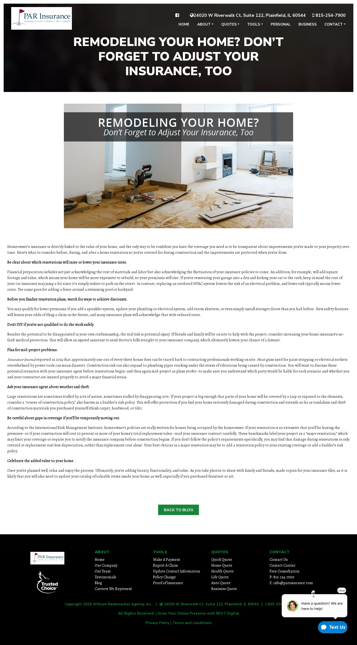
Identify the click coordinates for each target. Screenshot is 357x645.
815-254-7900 (330, 15)
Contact (333, 24)
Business (307, 24)
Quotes (229, 24)
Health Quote (222, 571)
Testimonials (105, 577)
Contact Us (279, 559)
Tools (253, 24)
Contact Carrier (282, 565)
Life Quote (220, 577)
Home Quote (221, 565)
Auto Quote (220, 583)
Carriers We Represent (113, 588)
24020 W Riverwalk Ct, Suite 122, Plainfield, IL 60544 (250, 15)
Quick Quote (221, 559)
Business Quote (224, 588)
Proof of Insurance (168, 583)
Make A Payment (166, 559)
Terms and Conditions (192, 622)
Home (183, 24)
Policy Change (164, 577)
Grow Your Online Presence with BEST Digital (198, 613)
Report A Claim (165, 565)
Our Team (103, 571)
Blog (98, 583)
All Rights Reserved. (136, 613)
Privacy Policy (157, 622)
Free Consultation (284, 571)
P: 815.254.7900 (282, 577)
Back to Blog (178, 510)
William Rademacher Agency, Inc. (122, 604)
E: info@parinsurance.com (291, 583)
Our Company (106, 565)
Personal (281, 24)
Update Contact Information (176, 571)
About (204, 24)
